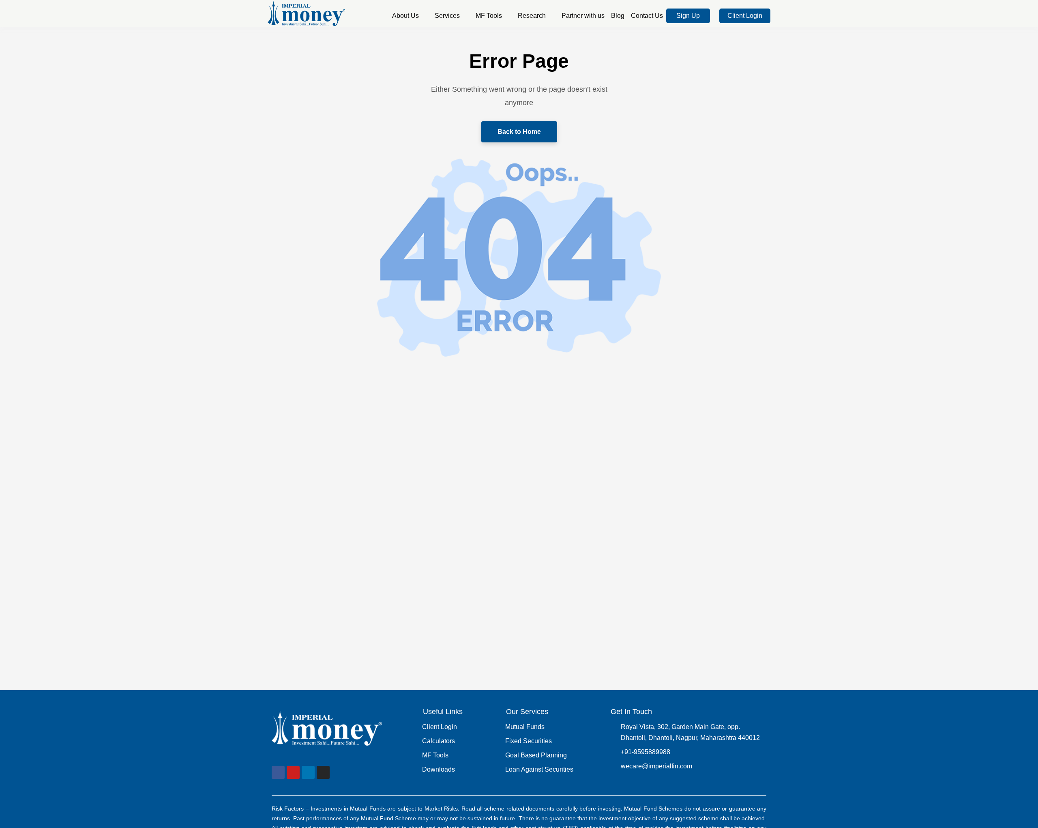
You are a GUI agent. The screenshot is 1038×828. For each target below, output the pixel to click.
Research (532, 15)
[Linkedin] (308, 772)
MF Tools (489, 15)
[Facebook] (278, 772)
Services (447, 15)
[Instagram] (323, 772)
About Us (405, 15)
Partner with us (583, 15)
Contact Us (647, 15)
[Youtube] (293, 772)
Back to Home (519, 131)
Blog (617, 15)
